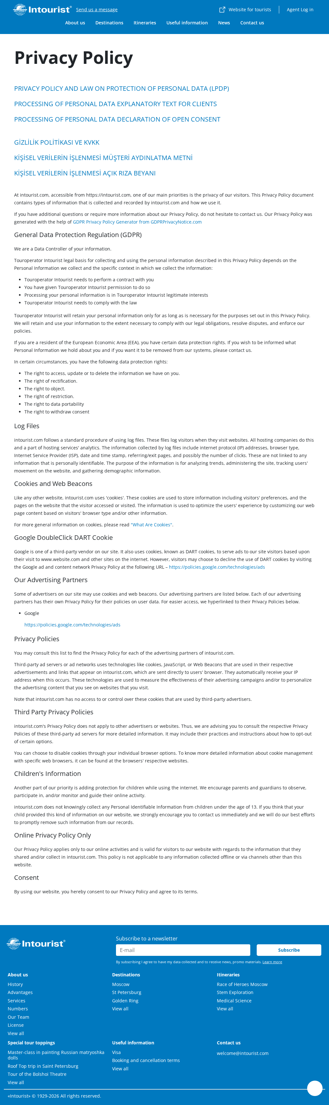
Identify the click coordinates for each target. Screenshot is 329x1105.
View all (16, 1033)
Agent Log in (300, 9)
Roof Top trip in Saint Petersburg (43, 1066)
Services (16, 1001)
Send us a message (97, 9)
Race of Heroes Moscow (242, 984)
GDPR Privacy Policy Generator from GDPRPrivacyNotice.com (137, 222)
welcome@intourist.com (243, 1053)
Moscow (120, 984)
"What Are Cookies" (151, 525)
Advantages (20, 992)
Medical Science (234, 1001)
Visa (116, 1052)
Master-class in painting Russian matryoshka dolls (56, 1055)
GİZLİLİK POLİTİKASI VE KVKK (56, 142)
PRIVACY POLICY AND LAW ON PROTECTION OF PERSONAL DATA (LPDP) (121, 88)
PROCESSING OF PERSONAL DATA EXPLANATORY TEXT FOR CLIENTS (115, 103)
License (16, 1025)
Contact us (252, 23)
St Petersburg (126, 992)
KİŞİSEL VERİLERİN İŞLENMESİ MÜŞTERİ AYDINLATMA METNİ (103, 157)
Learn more (272, 961)
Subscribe (289, 950)
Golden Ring (125, 1001)
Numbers (18, 1009)
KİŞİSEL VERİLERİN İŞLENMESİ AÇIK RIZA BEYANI (85, 173)
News (224, 23)
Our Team (18, 1017)
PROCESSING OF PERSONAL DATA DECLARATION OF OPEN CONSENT (117, 119)
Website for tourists (250, 9)
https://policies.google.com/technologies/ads (217, 567)
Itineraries (145, 23)
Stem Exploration (235, 992)
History (15, 984)
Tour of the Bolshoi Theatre (37, 1074)
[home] (42, 9)
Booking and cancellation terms (146, 1060)
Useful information (187, 23)
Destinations (109, 23)
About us (75, 23)
